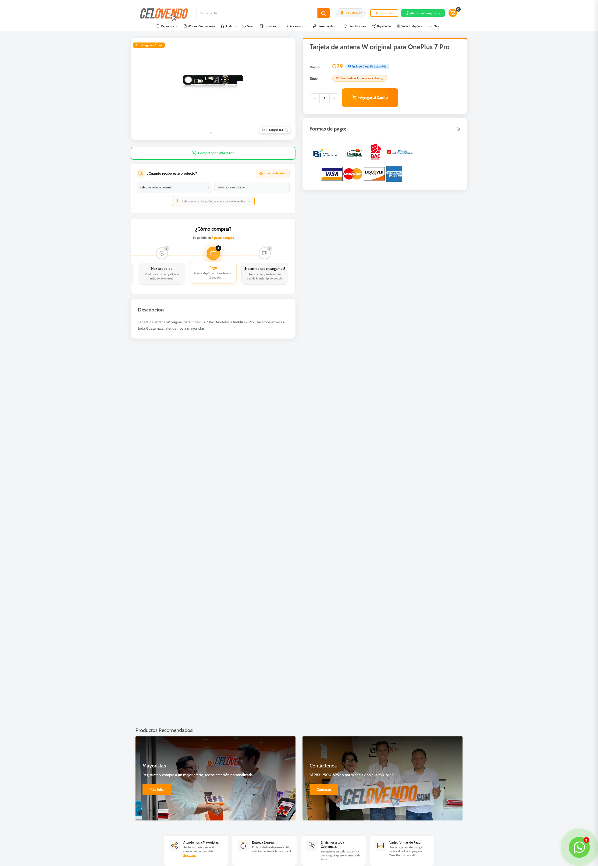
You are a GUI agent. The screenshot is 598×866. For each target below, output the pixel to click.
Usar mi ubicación (275, 173)
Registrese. (189, 855)
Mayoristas (386, 13)
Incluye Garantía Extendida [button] (369, 66)
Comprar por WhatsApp (216, 153)
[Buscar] (323, 13)
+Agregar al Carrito (373, 97)
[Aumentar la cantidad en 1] (334, 98)
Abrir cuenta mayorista (425, 13)
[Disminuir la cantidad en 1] (314, 98)
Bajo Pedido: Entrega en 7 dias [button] (359, 78)
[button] (351, 12)
